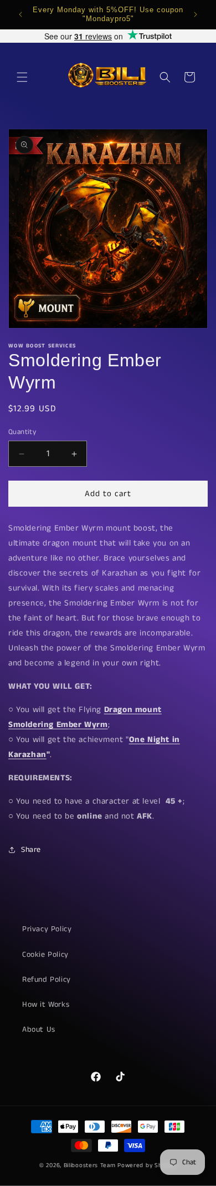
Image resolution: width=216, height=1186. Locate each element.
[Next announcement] (195, 14)
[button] (22, 77)
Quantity (22, 432)
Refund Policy (46, 979)
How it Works (45, 1004)
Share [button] (31, 849)
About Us (38, 1029)
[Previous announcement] (20, 14)
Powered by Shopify (147, 1165)
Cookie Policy (45, 954)
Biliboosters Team (90, 1165)
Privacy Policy (46, 929)
